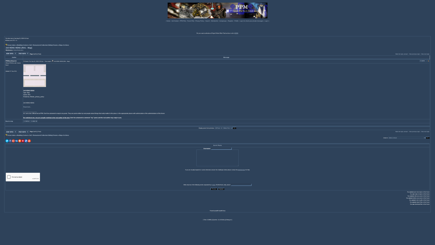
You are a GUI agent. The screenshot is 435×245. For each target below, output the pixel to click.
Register (230, 21)
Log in (267, 21)
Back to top (9, 121)
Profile (236, 21)
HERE (236, 33)
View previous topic (414, 54)
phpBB (216, 210)
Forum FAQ (190, 21)
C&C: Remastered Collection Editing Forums (43, 45)
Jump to (385, 137)
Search (207, 21)
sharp (213, 184)
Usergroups (223, 21)
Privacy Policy (199, 21)
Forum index (11, 45)
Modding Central (22, 45)
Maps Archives (64, 45)
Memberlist (214, 21)
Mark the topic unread (401, 54)
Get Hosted (175, 21)
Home (169, 21)
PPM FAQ (183, 21)
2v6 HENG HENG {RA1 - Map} (19, 48)
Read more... (27, 107)
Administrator (241, 169)
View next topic (425, 54)
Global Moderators (18, 50)
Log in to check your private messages (252, 21)
